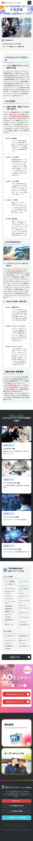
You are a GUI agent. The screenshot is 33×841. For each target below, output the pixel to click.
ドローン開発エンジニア (10, 585)
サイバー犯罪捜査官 (10, 581)
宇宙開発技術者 (9, 646)
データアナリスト (9, 599)
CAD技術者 (7, 617)
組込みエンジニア (9, 624)
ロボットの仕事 (7, 631)
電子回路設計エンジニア (10, 620)
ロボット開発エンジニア (24, 625)
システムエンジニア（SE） (23, 597)
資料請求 (7, 825)
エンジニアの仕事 (8, 576)
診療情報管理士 (9, 606)
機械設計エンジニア (10, 611)
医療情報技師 (8, 609)
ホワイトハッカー (23, 622)
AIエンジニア (22, 605)
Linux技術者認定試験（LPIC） (13, 385)
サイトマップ (13, 825)
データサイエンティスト (24, 618)
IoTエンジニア (8, 614)
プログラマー (8, 122)
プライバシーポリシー (22, 825)
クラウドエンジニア (23, 586)
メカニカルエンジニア (10, 589)
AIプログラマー (8, 596)
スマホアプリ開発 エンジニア (24, 589)
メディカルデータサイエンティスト (10, 592)
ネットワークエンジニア (24, 609)
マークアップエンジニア (24, 582)
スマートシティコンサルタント (10, 602)
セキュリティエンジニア (24, 613)
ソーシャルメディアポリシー (16, 826)
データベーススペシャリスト (24, 601)
